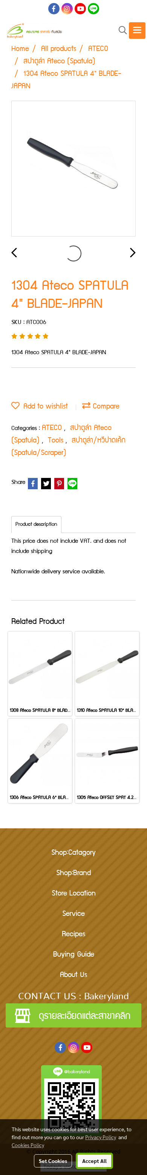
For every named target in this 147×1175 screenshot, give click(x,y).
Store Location (74, 894)
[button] (120, 30)
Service (73, 914)
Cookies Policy (28, 1144)
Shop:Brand (73, 874)
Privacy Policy (100, 1137)
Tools (57, 441)
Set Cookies (53, 1160)
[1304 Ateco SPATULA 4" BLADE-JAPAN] (73, 169)
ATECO (53, 428)
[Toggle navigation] (137, 30)
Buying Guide (73, 955)
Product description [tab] (36, 524)
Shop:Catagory (73, 853)
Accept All (94, 1160)
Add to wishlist (44, 407)
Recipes (73, 935)
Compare (104, 407)
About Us (73, 975)
